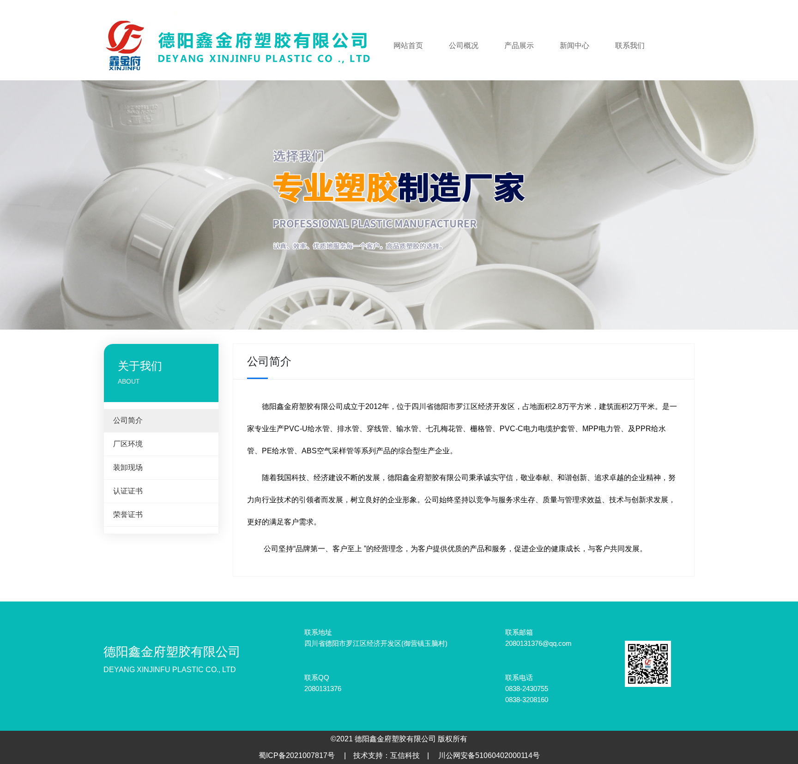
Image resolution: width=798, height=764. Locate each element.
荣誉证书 (128, 514)
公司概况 (463, 45)
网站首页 (408, 45)
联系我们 (630, 45)
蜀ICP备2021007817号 (297, 755)
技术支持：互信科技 (386, 755)
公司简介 (128, 420)
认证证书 (128, 491)
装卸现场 (128, 467)
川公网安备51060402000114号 (489, 755)
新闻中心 (574, 45)
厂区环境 (128, 444)
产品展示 (519, 45)
